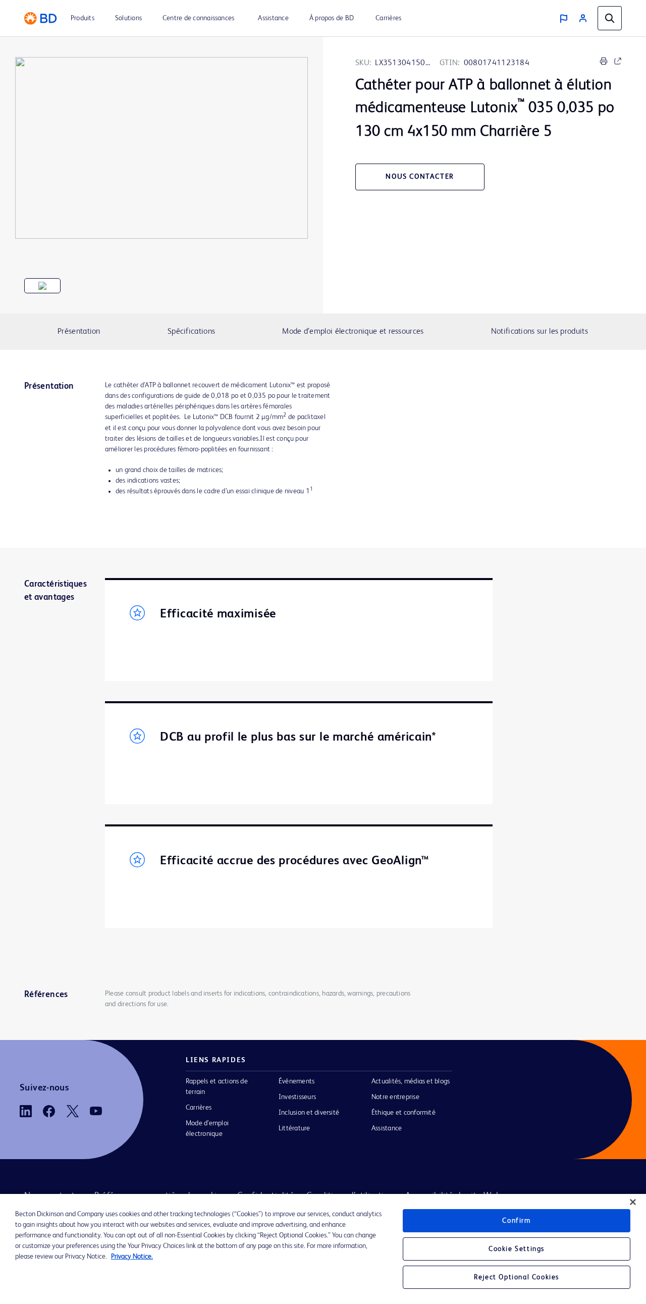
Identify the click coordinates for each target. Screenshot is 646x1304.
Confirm (516, 1220)
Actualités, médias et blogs (410, 1081)
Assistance (386, 1128)
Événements (296, 1081)
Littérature (294, 1128)
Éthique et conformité (403, 1112)
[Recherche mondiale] (610, 18)
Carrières (198, 1107)
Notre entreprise (395, 1097)
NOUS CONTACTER (420, 176)
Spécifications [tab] (191, 332)
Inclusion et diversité (309, 1112)
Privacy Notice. (132, 1256)
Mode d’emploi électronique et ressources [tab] (352, 332)
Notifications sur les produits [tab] (539, 332)
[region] (323, 1249)
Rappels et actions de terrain (217, 1087)
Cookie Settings (517, 1249)
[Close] (633, 1202)
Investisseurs (297, 1097)
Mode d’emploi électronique (207, 1128)
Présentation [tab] (79, 332)
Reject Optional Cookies (516, 1277)
